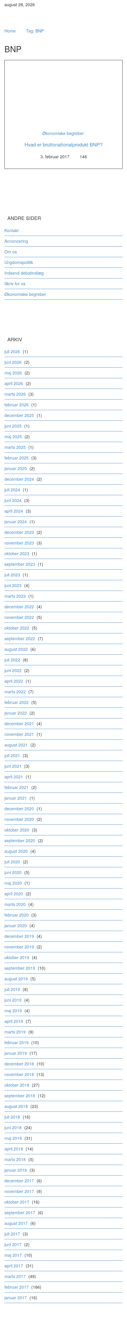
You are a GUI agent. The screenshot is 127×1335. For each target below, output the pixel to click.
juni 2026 (13, 362)
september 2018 (19, 1095)
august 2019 (16, 979)
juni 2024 (13, 500)
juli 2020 (12, 862)
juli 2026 (12, 351)
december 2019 (19, 936)
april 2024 (13, 511)
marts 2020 (15, 904)
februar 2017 (16, 1287)
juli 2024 (12, 490)
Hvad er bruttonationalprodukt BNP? (63, 144)
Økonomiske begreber (63, 133)
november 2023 (19, 543)
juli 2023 (12, 575)
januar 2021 (15, 798)
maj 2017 (13, 1255)
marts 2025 (15, 447)
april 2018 (13, 1149)
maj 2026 (13, 373)
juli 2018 (12, 1117)
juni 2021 (13, 766)
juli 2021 (12, 755)
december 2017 (19, 1181)
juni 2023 (13, 585)
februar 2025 (16, 458)
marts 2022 (15, 692)
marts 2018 (15, 1159)
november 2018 (19, 1074)
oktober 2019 (16, 957)
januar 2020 (15, 925)
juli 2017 (12, 1234)
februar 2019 (16, 1042)
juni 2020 (13, 872)
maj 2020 (13, 883)
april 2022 (13, 681)
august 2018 (16, 1106)
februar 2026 (16, 404)
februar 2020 (16, 915)
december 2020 (19, 808)
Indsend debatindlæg (24, 273)
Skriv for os (14, 283)
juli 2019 (12, 989)
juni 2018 (13, 1127)
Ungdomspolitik (18, 262)
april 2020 (13, 893)
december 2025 (19, 415)
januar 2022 (15, 713)
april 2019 (13, 1021)
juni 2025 (13, 426)
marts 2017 (15, 1276)
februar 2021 (16, 787)
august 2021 (16, 745)
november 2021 (19, 734)
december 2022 (19, 606)
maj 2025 (13, 436)
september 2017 (19, 1212)
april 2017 (13, 1266)
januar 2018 (15, 1170)
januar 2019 (15, 1053)
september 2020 (19, 840)
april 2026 (13, 383)
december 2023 (19, 532)
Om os (10, 252)
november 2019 (19, 947)
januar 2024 (15, 521)
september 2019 (19, 968)
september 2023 (19, 564)
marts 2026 (15, 394)
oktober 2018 (16, 1085)
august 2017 (16, 1223)
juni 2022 (13, 670)
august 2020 (16, 851)
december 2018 (19, 1064)
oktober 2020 (16, 830)
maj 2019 (13, 1010)
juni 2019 (13, 1000)
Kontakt (11, 230)
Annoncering (16, 241)
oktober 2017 (16, 1202)
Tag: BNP (35, 31)
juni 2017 (13, 1244)
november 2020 (19, 819)
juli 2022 (12, 660)
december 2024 (19, 479)
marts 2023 (15, 596)
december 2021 (19, 723)
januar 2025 (15, 468)
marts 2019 (15, 1032)
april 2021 (13, 777)
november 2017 (19, 1191)
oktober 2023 (16, 553)
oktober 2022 (16, 628)
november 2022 (19, 617)
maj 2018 (13, 1138)
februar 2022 (16, 702)
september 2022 (19, 638)
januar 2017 (15, 1297)
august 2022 (16, 649)
